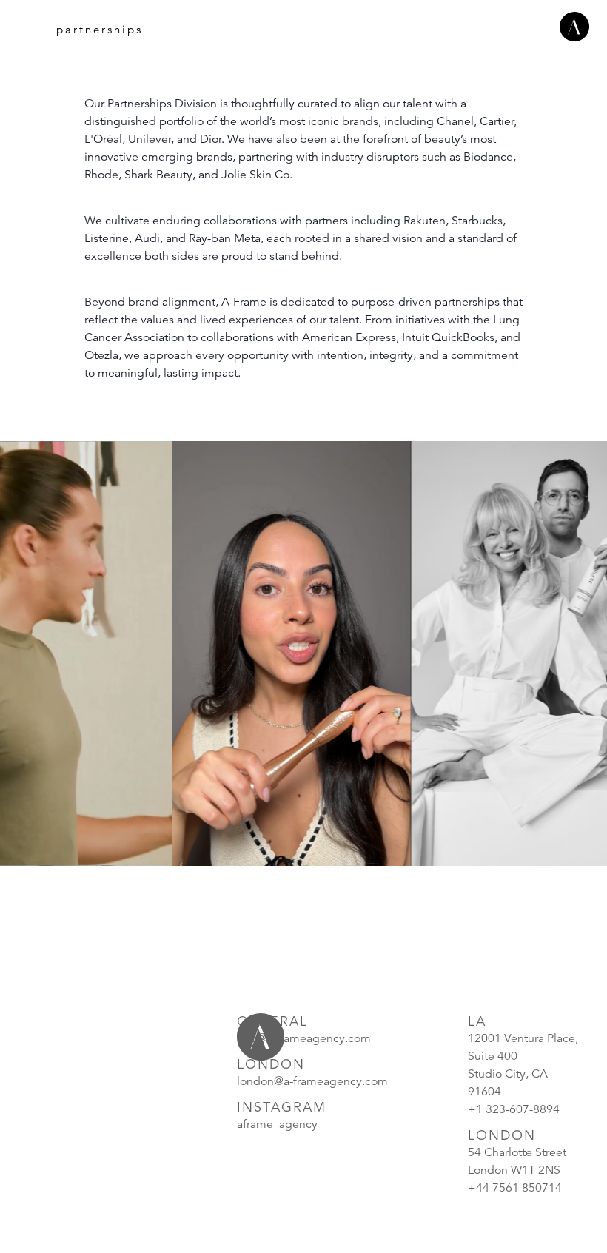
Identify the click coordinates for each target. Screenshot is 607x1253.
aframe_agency (277, 1124)
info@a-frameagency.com (304, 1038)
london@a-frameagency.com (312, 1081)
